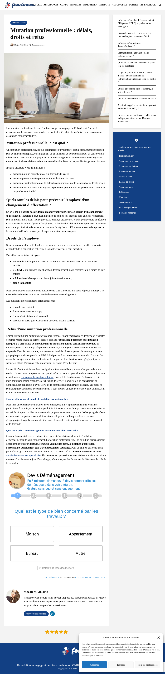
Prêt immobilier (126, 156)
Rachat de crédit (126, 182)
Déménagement (18, 23)
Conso (64, 5)
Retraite (104, 5)
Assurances (51, 5)
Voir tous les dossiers (36, 614)
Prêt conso (124, 192)
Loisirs (133, 5)
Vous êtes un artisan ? (97, 577)
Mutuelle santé (125, 176)
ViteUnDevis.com (81, 577)
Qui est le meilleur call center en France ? (137, 98)
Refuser (121, 665)
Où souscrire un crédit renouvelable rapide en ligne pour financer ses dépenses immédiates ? (137, 118)
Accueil (37, 5)
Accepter (94, 665)
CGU (45, 577)
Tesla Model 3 (125, 202)
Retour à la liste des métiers (57, 567)
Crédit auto (124, 197)
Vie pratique (148, 5)
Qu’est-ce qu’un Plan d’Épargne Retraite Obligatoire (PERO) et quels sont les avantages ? (136, 23)
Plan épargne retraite (128, 207)
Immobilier (90, 5)
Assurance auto (126, 187)
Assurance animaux (127, 171)
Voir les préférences (148, 665)
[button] (158, 637)
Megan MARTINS (21, 45)
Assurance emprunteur (129, 161)
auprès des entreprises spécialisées (23, 455)
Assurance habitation (128, 166)
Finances (75, 5)
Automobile (119, 5)
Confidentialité (54, 577)
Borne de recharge (127, 213)
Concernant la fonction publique (37, 377)
